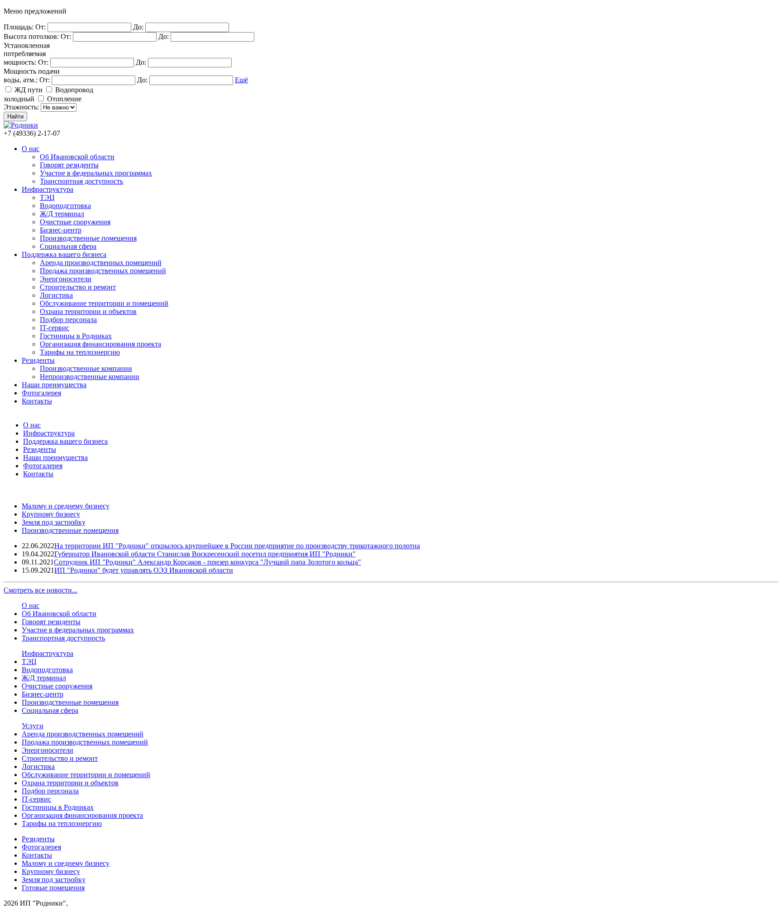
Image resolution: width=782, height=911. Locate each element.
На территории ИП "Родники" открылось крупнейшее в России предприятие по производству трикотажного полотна (237, 546)
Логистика (56, 295)
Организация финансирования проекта (100, 344)
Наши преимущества (54, 385)
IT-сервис (54, 328)
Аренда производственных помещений (101, 262)
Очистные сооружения (75, 222)
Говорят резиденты (69, 165)
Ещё (241, 80)
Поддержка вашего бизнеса (64, 254)
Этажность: (22, 107)
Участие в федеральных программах (96, 173)
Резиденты (38, 360)
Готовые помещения (53, 888)
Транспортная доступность (81, 181)
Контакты (37, 401)
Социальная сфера (68, 246)
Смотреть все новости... (40, 590)
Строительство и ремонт (78, 287)
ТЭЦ (47, 197)
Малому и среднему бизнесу (66, 506)
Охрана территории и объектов (88, 311)
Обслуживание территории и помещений (104, 303)
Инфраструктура (47, 189)
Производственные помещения (88, 238)
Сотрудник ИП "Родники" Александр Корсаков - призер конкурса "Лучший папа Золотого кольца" (207, 562)
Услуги (32, 726)
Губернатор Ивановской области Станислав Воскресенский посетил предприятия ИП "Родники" (205, 554)
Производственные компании (86, 368)
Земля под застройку (54, 522)
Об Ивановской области (77, 157)
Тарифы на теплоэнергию (80, 352)
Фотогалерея (41, 393)
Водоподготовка (65, 205)
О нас (30, 148)
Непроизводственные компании (89, 376)
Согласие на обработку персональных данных (141, 903)
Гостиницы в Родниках (76, 336)
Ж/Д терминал (62, 214)
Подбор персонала (68, 319)
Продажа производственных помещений (103, 271)
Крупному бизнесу (51, 514)
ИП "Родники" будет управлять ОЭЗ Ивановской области (143, 570)
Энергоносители (65, 279)
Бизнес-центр (60, 230)
